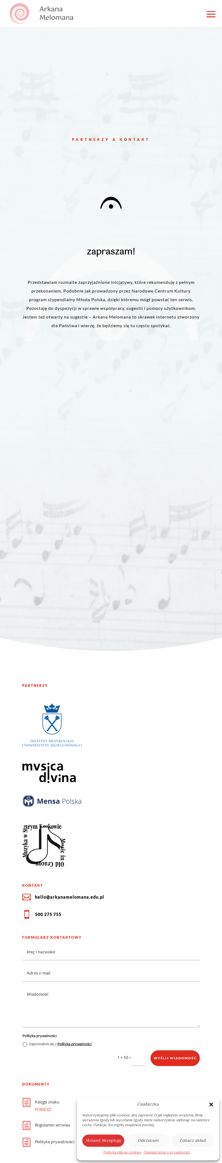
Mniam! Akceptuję (103, 1140)
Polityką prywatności (74, 1044)
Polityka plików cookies (122, 1152)
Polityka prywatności (54, 1142)
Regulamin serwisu (52, 1125)
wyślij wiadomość (175, 1058)
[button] (211, 1104)
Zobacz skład (192, 1140)
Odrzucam (148, 1140)
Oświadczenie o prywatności (167, 1152)
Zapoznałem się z (60, 1044)
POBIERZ (43, 1110)
